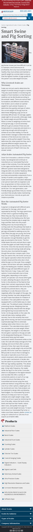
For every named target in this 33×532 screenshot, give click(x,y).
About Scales (6, 509)
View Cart (17, 15)
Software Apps (9, 499)
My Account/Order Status (8, 15)
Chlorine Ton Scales (11, 454)
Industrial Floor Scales (12, 431)
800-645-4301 (25, 11)
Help (25, 15)
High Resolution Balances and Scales (17, 483)
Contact (21, 15)
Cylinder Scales (9, 449)
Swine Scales (22, 25)
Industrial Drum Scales (12, 440)
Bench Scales (8, 435)
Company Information (10, 523)
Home (3, 25)
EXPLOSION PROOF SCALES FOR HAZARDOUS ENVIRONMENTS (15, 493)
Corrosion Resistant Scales (13, 488)
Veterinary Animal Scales (12, 474)
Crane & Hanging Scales (12, 458)
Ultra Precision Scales (11, 479)
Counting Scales (9, 444)
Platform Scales (9, 426)
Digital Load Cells (10, 469)
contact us (27, 412)
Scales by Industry (8, 514)
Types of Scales (7, 518)
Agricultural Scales (11, 25)
